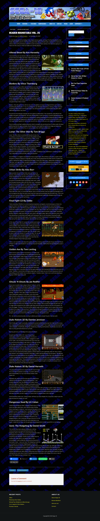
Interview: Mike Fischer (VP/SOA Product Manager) (80, 70)
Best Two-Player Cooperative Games (79, 84)
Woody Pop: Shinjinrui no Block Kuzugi (19, 502)
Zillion (10, 497)
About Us (52, 24)
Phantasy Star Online (15, 499)
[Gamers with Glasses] (85, 169)
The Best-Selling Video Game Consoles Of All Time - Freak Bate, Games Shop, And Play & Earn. (77, 115)
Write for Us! (55, 503)
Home (18, 24)
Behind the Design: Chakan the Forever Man (79, 92)
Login (71, 24)
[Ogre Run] (78, 169)
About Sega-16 (56, 497)
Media (65, 24)
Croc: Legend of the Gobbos (16, 504)
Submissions (42, 24)
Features (33, 24)
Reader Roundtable (23, 29)
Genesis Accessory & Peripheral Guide (79, 99)
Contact (59, 24)
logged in (19, 481)
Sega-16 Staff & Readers (21, 36)
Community (78, 24)
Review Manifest (56, 500)
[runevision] (72, 169)
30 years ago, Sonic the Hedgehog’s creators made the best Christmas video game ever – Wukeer (78, 148)
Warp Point (81, 166)
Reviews (24, 24)
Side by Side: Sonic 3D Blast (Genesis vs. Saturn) (78, 77)
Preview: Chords (13, 506)
